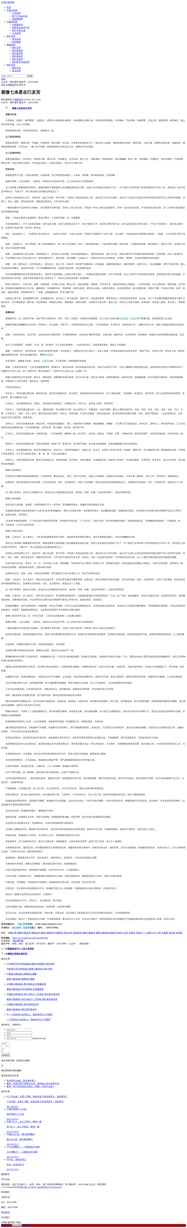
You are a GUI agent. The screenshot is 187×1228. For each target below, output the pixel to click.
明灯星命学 (17, 56)
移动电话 (5, 1212)
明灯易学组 (18, 941)
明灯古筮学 (17, 59)
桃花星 (172, 933)
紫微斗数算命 (88, 933)
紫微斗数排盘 (24, 933)
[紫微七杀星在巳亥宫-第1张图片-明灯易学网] (18, 108)
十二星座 (147, 933)
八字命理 (16, 33)
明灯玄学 (16, 48)
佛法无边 (16, 68)
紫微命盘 (35, 933)
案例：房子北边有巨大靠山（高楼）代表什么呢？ (31, 1086)
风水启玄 (11, 36)
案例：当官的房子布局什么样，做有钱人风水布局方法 (33, 1083)
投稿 (3, 79)
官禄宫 (133, 318)
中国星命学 (17, 25)
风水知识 (16, 39)
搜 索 (30, 76)
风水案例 (16, 42)
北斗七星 (156, 933)
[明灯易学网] (7, 2)
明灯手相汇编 (18, 30)
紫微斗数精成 (102, 933)
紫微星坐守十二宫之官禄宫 (21, 949)
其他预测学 (17, 19)
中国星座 (58, 933)
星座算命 (77, 933)
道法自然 (16, 71)
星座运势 (68, 933)
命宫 (126, 933)
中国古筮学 (12, 10)
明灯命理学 (17, 53)
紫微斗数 (12, 933)
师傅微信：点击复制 (16, 1225)
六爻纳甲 (16, 13)
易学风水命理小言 (21, 27)
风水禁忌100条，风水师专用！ (21, 1080)
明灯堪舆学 (17, 50)
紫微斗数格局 (47, 933)
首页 (9, 7)
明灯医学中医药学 (21, 62)
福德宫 (113, 933)
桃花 (56, 453)
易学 (27, 927)
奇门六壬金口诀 (19, 16)
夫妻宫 (45, 360)
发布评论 (5, 1055)
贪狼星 (125, 318)
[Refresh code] (39, 1038)
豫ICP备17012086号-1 (29, 1187)
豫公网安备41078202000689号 (50, 1187)
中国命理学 (12, 22)
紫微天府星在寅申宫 (17, 954)
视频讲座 (11, 45)
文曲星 (165, 933)
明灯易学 (23, 923)
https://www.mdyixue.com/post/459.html (30, 938)
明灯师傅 (16, 927)
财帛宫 (103, 318)
